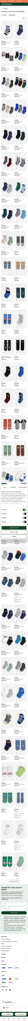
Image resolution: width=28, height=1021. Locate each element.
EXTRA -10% (19, 1)
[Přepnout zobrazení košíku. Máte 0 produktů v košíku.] (24, 1019)
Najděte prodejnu (5, 950)
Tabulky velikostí (5, 948)
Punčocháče (12, 15)
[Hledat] (8, 1019)
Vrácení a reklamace (6, 946)
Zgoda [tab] (4, 487)
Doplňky (5, 8)
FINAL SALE (3, 1)
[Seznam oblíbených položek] (19, 1019)
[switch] (25, 514)
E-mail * (4, 903)
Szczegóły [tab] (13, 487)
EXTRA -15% (11, 1)
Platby (2, 943)
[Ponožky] (7, 30)
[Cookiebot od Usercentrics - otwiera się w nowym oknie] (21, 483)
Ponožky (4, 15)
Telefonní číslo (6, 908)
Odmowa (14, 536)
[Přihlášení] (14, 1019)
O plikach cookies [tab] (22, 487)
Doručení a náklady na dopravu (9, 941)
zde (22, 930)
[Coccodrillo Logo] (6, 4)
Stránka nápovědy (5, 939)
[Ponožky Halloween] (7, 345)
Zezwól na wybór (14, 532)
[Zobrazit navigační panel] (3, 1019)
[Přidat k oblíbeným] (11, 22)
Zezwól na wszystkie (14, 527)
